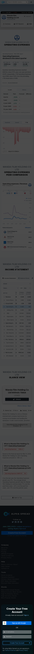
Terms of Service (10, 650)
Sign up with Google (19, 623)
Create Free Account (17, 643)
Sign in (26, 615)
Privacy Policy (23, 650)
